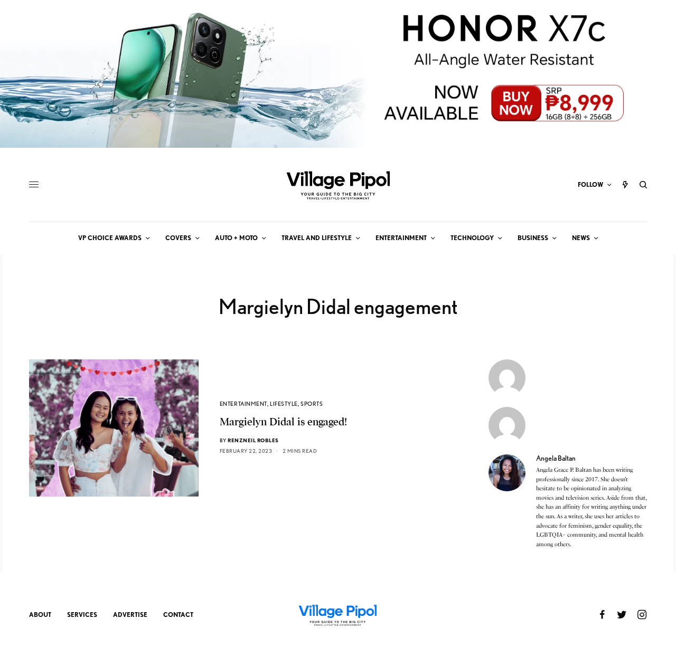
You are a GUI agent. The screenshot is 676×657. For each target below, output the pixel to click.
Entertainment (243, 403)
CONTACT (178, 614)
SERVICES (82, 614)
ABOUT (40, 614)
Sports (312, 403)
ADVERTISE (130, 614)
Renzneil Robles (253, 440)
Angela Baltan (556, 458)
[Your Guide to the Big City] (338, 185)
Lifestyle (284, 403)
